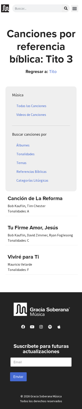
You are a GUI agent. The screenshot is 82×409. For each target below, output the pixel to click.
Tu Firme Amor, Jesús (33, 227)
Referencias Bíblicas (31, 171)
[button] (74, 8)
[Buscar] (66, 8)
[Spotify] (50, 327)
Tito (53, 71)
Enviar (18, 376)
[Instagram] (41, 327)
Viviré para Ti (23, 257)
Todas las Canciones (31, 106)
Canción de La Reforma (35, 198)
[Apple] (59, 327)
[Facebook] (23, 327)
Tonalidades (25, 154)
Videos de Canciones (31, 114)
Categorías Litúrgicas (32, 180)
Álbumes (23, 145)
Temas (21, 163)
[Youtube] (32, 327)
